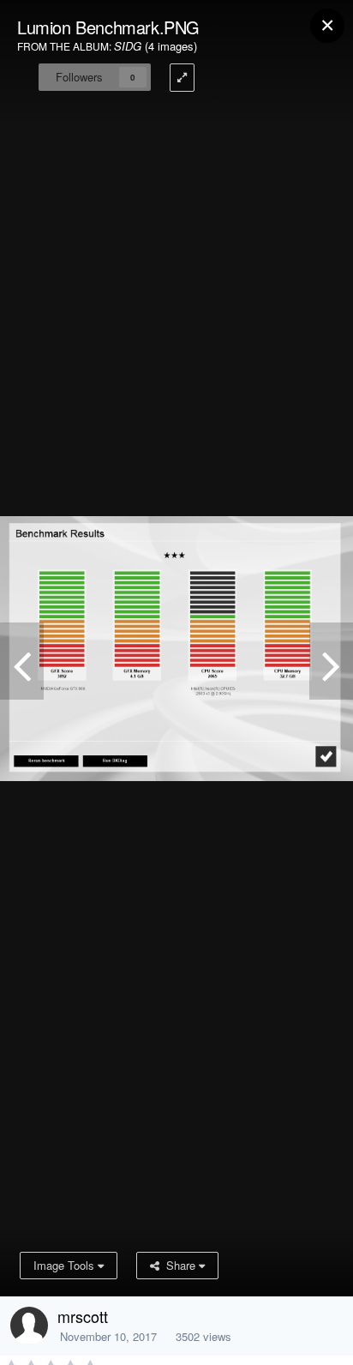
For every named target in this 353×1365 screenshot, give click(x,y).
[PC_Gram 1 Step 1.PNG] (331, 661)
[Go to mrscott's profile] (29, 1325)
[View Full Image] (182, 77)
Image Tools (65, 1265)
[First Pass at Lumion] (22, 661)
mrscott (82, 1316)
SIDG (127, 46)
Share (179, 1265)
